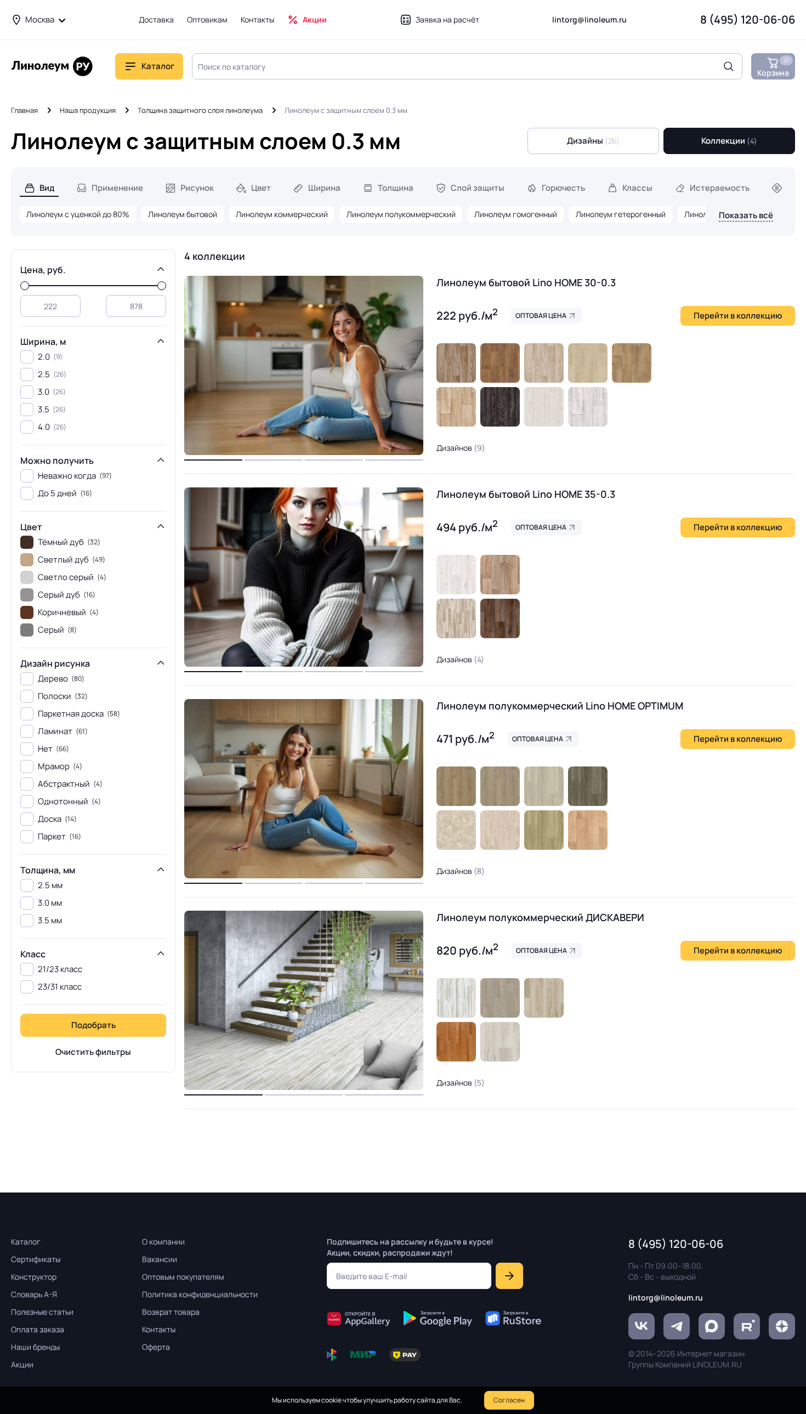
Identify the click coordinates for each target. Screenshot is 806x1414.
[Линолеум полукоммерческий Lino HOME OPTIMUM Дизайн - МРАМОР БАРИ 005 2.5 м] (456, 830)
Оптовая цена (540, 315)
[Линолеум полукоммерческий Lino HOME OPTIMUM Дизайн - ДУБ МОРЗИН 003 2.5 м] (588, 786)
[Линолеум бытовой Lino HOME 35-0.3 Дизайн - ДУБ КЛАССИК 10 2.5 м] (500, 574)
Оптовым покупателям (183, 1276)
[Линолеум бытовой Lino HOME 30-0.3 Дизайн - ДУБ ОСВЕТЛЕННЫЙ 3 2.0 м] (588, 363)
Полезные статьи (42, 1312)
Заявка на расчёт (447, 19)
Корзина (773, 66)
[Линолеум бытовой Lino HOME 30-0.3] (303, 365)
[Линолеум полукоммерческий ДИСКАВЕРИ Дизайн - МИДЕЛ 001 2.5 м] (500, 1041)
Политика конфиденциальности (200, 1294)
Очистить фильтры (93, 1052)
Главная (24, 110)
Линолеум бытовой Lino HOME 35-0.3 (525, 494)
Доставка (156, 19)
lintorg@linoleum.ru (589, 19)
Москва (39, 19)
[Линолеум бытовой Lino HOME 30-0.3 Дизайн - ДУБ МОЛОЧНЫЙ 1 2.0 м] (544, 363)
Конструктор (33, 1276)
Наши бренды (35, 1347)
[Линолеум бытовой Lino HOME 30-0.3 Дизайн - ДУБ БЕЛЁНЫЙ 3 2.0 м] (588, 407)
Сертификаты (35, 1259)
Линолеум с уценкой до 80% (77, 214)
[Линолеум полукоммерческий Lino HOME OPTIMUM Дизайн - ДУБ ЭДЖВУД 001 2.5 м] (500, 786)
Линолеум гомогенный (515, 214)
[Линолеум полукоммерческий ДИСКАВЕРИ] (303, 1000)
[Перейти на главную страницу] (52, 66)
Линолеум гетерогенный (621, 214)
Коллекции (729, 140)
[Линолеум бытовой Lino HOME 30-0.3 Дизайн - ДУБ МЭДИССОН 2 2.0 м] (544, 407)
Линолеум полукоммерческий (401, 214)
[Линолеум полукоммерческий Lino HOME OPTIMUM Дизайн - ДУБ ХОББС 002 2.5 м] (456, 786)
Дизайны (593, 140)
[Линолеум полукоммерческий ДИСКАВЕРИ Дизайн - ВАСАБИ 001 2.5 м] (456, 998)
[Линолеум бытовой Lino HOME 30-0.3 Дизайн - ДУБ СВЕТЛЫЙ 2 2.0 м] (456, 407)
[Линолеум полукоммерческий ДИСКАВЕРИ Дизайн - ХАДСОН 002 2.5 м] (500, 998)
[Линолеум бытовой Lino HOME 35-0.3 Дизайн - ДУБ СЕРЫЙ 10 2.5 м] (456, 574)
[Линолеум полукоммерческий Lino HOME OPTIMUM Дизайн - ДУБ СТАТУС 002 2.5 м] (588, 830)
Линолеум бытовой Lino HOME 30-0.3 (526, 282)
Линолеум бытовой (182, 214)
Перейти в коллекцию (738, 315)
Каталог (26, 1241)
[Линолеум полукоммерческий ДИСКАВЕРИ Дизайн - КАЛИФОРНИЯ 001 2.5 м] (456, 1041)
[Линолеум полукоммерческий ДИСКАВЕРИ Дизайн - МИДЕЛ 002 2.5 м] (544, 998)
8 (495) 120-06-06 (747, 19)
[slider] (24, 285)
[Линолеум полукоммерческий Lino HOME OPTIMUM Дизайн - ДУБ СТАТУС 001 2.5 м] (500, 830)
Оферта (156, 1347)
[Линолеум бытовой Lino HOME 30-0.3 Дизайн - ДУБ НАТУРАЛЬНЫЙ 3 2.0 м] (631, 363)
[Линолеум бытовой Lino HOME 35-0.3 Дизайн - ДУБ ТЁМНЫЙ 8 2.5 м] (500, 618)
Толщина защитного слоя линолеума (200, 110)
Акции (315, 19)
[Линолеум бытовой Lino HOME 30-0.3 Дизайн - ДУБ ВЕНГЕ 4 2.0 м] (500, 407)
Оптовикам (207, 19)
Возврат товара (171, 1312)
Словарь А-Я (34, 1294)
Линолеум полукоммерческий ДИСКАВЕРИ (540, 917)
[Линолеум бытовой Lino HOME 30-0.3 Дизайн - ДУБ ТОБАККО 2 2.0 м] (500, 363)
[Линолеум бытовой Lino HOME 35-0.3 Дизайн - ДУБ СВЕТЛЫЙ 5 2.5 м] (456, 618)
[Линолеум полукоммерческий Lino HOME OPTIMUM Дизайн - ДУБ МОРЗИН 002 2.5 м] (544, 830)
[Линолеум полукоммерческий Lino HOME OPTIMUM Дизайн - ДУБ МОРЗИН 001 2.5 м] (544, 786)
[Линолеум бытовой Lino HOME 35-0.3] (303, 577)
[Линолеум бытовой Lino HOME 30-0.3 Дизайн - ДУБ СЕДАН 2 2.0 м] (456, 363)
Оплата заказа (37, 1329)
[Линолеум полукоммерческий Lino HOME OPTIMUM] (303, 788)
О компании (163, 1241)
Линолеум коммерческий (282, 214)
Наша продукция (88, 110)
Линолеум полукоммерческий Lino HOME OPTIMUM (559, 705)
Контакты (257, 19)
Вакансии (159, 1259)
